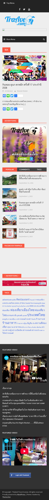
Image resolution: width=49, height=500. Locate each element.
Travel (32, 300)
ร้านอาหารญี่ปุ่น (22, 323)
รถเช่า (28, 319)
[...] (24, 104)
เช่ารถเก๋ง (35, 330)
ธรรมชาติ (11, 315)
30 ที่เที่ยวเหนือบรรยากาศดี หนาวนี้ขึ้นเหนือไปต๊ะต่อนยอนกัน (33, 177)
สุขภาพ (10, 327)
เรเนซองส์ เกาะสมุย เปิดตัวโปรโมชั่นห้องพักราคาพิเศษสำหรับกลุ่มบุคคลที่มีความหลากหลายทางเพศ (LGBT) (23, 403)
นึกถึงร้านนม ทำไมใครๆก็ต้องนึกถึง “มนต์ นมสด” (31, 230)
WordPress (21, 494)
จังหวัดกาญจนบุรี (12, 306)
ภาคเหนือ (11, 319)
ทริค (35, 306)
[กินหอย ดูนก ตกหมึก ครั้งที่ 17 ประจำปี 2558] (24, 68)
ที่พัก (43, 306)
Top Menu (10, 3)
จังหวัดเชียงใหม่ (21, 306)
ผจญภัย (5, 319)
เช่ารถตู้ (8, 330)
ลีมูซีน (29, 323)
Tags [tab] (39, 169)
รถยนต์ (23, 319)
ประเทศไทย (36, 315)
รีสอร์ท (34, 319)
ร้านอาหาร (9, 323)
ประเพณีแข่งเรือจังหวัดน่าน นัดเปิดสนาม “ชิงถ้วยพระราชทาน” (32, 217)
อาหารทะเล (19, 327)
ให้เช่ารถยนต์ (7, 333)
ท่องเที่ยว (6, 310)
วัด (34, 323)
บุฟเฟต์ (19, 315)
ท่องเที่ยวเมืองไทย (22, 310)
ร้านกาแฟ (40, 319)
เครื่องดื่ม (33, 327)
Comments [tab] (24, 169)
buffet (14, 300)
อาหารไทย (27, 327)
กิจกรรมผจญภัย (35, 303)
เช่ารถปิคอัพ (17, 330)
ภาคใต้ (17, 319)
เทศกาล (42, 330)
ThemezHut (6, 497)
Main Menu (10, 39)
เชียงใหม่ (38, 327)
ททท (31, 306)
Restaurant (22, 299)
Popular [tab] (10, 169)
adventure (6, 299)
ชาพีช (27, 306)
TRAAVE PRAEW (22, 91)
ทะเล (39, 306)
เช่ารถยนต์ (26, 330)
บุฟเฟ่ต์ (24, 315)
